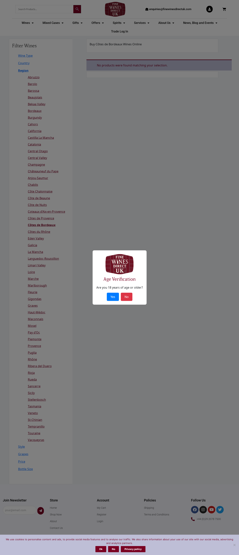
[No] (234, 545)
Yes (113, 297)
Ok (101, 549)
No (113, 549)
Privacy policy (133, 549)
